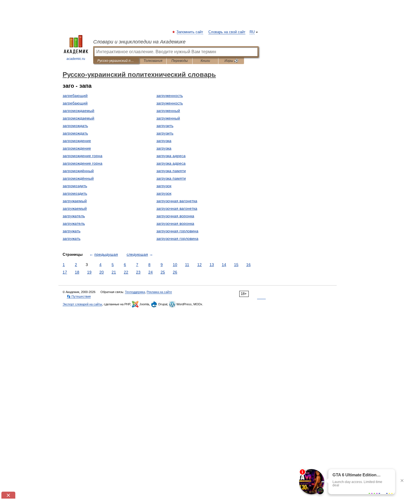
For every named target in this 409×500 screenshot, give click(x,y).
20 (101, 272)
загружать (71, 231)
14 (224, 264)
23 (138, 272)
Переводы (179, 61)
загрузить (164, 125)
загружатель (74, 216)
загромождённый (78, 171)
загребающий (75, 95)
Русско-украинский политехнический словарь (116, 61)
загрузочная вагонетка (176, 201)
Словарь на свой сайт (226, 32)
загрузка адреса (171, 155)
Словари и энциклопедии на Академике (139, 42)
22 (126, 272)
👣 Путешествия (79, 296)
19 (89, 272)
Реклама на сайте (159, 292)
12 (199, 264)
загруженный (168, 110)
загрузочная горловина (177, 231)
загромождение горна (82, 155)
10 (175, 264)
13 (212, 264)
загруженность (169, 95)
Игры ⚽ (231, 61)
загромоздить (75, 186)
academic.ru (75, 59)
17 (65, 272)
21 (114, 272)
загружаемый (75, 201)
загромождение (77, 140)
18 (77, 272)
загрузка (163, 140)
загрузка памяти (171, 171)
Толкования (153, 61)
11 (187, 264)
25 (163, 272)
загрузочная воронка (175, 216)
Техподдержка (135, 292)
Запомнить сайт (190, 32)
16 (248, 264)
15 (236, 264)
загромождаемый (78, 110)
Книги (205, 61)
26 (175, 272)
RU (252, 32)
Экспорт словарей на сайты (82, 304)
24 (150, 272)
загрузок (163, 186)
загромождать (75, 125)
